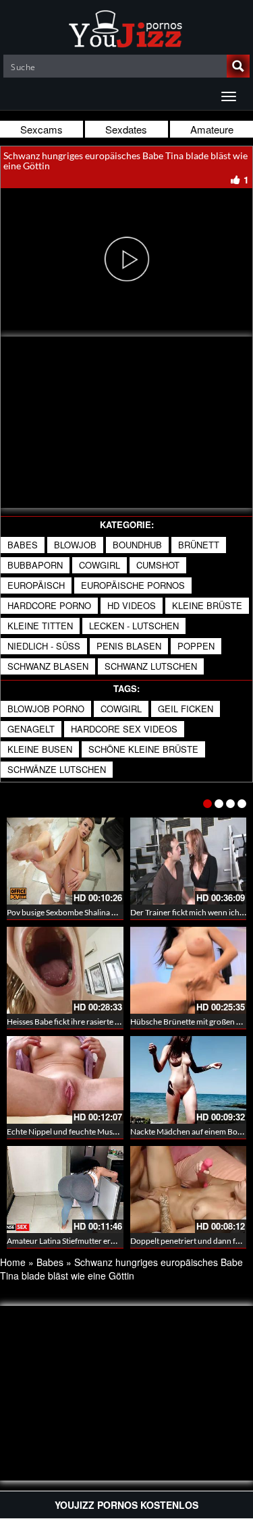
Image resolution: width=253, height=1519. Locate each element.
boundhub (137, 544)
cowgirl (99, 564)
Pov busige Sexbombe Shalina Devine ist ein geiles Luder (104, 912)
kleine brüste (207, 605)
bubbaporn (35, 564)
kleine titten (40, 625)
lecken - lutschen (134, 625)
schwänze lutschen (56, 769)
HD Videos (131, 605)
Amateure (211, 129)
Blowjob (75, 544)
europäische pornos (133, 585)
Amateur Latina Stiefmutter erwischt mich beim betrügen (106, 1241)
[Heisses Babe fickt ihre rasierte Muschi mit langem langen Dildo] (65, 970)
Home (13, 1262)
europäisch (36, 585)
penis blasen (128, 645)
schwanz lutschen (151, 666)
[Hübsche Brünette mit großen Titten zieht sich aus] (188, 970)
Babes (22, 544)
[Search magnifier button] (238, 66)
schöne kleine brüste (143, 749)
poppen (196, 645)
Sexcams (41, 129)
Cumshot (157, 564)
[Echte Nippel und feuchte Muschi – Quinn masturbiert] (65, 1079)
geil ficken (185, 708)
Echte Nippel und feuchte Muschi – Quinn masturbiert (102, 1131)
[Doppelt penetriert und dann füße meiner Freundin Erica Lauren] (188, 1189)
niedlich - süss (43, 645)
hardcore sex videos (124, 728)
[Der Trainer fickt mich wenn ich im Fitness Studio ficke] (188, 861)
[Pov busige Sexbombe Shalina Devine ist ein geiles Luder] (65, 861)
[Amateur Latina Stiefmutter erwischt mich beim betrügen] (65, 1189)
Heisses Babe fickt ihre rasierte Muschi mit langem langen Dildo (117, 1021)
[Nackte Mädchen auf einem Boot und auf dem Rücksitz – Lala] (188, 1079)
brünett (198, 544)
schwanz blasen (47, 666)
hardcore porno (49, 605)
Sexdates (126, 129)
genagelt (31, 728)
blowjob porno (45, 708)
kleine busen (39, 749)
